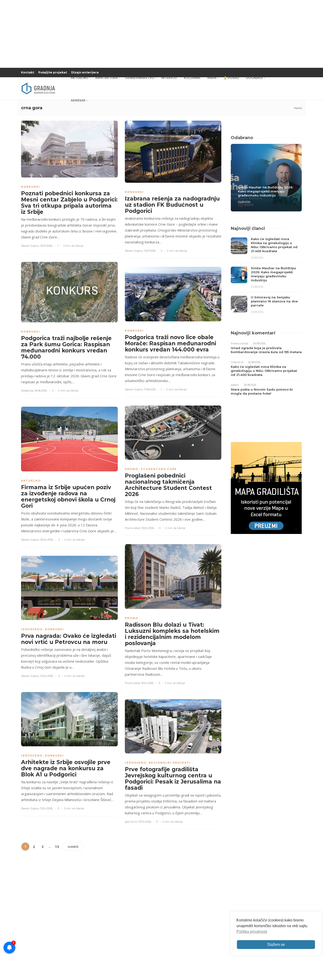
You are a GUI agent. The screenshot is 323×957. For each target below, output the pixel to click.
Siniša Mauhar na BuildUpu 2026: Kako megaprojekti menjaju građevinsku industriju (265, 191)
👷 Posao (231, 78)
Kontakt (27, 72)
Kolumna (192, 78)
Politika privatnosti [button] (251, 932)
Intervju (169, 78)
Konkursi (30, 186)
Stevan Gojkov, (30, 245)
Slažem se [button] (276, 945)
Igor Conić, (131, 821)
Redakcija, (27, 390)
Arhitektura (106, 78)
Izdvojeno (32, 629)
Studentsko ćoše (159, 469)
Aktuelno (79, 78)
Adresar (78, 100)
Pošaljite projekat (52, 72)
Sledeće (73, 846)
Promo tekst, (132, 528)
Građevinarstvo (139, 78)
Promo (131, 469)
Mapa (211, 78)
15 (57, 846)
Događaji (254, 78)
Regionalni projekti (170, 762)
